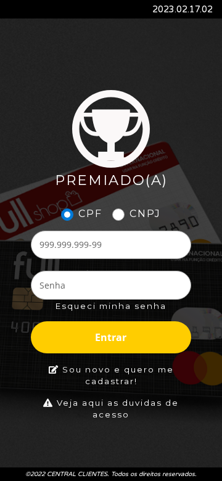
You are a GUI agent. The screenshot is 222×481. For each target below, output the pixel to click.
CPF (90, 214)
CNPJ (145, 214)
